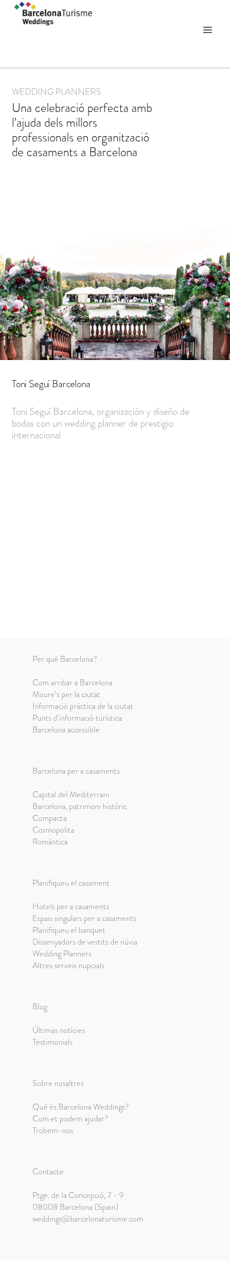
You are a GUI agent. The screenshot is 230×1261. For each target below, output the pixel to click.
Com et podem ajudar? (70, 1118)
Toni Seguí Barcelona (51, 384)
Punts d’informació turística (77, 718)
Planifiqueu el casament (71, 883)
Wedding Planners (61, 953)
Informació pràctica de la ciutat (82, 706)
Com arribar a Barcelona (72, 682)
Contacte (48, 1171)
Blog (39, 1006)
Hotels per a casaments (70, 906)
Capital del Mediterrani (70, 794)
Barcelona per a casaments (76, 771)
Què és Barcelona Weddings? (80, 1107)
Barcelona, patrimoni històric (79, 806)
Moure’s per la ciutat (66, 694)
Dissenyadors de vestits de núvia (84, 942)
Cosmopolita (53, 830)
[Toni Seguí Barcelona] (115, 274)
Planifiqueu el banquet (69, 930)
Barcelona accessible (66, 729)
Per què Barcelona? (64, 659)
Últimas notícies (58, 1030)
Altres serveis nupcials (68, 965)
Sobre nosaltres (58, 1083)
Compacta (49, 818)
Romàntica (50, 841)
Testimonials (52, 1042)
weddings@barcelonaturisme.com (87, 1218)
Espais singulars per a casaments (84, 918)
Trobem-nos (52, 1130)
